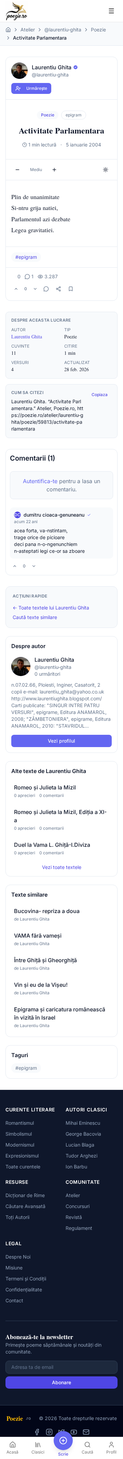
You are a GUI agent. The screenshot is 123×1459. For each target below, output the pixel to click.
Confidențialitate (23, 1289)
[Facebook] (36, 1432)
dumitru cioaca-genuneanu (54, 515)
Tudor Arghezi (81, 1156)
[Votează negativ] (35, 289)
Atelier (27, 29)
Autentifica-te (40, 481)
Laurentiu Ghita (26, 336)
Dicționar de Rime (25, 1195)
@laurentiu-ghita (62, 29)
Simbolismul (18, 1134)
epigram (74, 114)
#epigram (26, 257)
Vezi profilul (61, 741)
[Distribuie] (58, 289)
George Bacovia (83, 1134)
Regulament (79, 1228)
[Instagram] (49, 1432)
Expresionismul (22, 1156)
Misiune (14, 1268)
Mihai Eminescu (83, 1123)
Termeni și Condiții (25, 1278)
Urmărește (36, 88)
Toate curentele (22, 1166)
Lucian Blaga (80, 1145)
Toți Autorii (17, 1217)
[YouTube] (73, 1432)
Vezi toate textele (61, 867)
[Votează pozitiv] (16, 289)
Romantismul (19, 1123)
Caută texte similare (35, 617)
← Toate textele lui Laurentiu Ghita (51, 608)
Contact (14, 1300)
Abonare (61, 1382)
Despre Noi (17, 1257)
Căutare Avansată (25, 1206)
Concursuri (78, 1206)
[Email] (86, 1432)
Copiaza (100, 394)
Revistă (74, 1217)
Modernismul (19, 1145)
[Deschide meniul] (111, 11)
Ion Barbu (76, 1166)
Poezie (98, 29)
